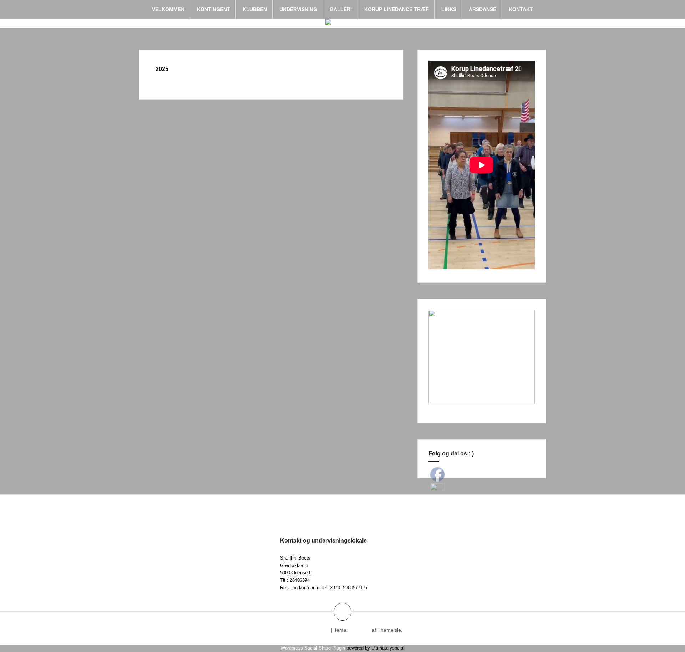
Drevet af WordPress (306, 630)
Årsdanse (482, 9)
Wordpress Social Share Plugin (313, 648)
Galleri (341, 9)
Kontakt (521, 9)
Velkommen (168, 9)
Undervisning (298, 9)
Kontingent (213, 9)
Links (448, 9)
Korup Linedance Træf (396, 9)
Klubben (255, 9)
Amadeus (359, 630)
